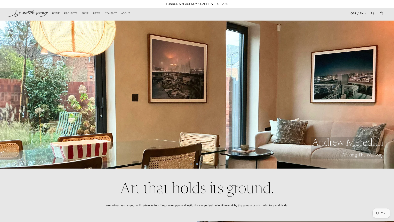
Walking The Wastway (362, 155)
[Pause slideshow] (191, 164)
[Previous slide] (6, 94)
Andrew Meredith (347, 143)
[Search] (372, 13)
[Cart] (381, 13)
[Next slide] (387, 94)
